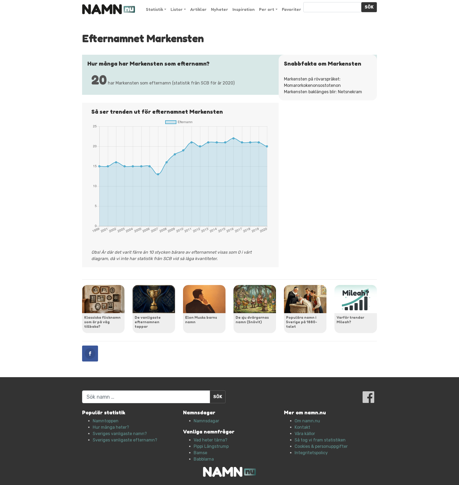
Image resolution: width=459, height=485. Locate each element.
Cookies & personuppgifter (321, 446)
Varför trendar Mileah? (350, 319)
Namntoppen (105, 420)
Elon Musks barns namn (201, 319)
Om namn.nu (307, 420)
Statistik (154, 9)
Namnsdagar (206, 420)
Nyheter (219, 9)
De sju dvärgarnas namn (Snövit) (252, 319)
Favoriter (291, 9)
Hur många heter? (111, 427)
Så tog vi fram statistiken (320, 440)
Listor (177, 9)
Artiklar (198, 9)
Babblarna (204, 459)
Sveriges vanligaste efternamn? (125, 440)
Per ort (266, 9)
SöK (369, 7)
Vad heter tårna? (210, 440)
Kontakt (302, 427)
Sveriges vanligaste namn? (120, 433)
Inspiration (243, 9)
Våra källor (305, 433)
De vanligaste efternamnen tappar (148, 322)
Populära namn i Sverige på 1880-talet (301, 322)
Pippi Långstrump (211, 446)
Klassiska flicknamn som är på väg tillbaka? (102, 322)
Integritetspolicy (311, 452)
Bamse (200, 452)
